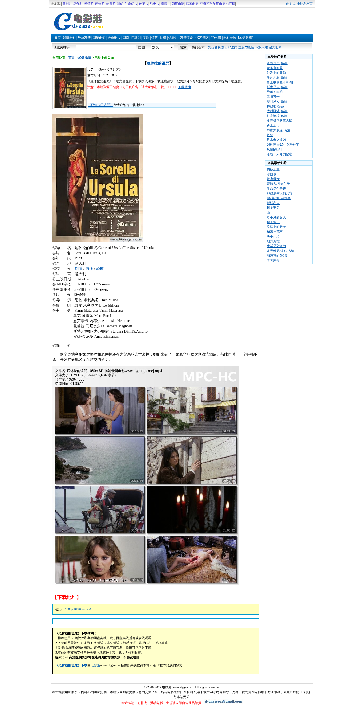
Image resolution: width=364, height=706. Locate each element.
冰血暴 (271, 174)
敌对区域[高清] (277, 111)
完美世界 (275, 47)
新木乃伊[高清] (277, 87)
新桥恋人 (273, 203)
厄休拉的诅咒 (158, 63)
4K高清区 (202, 38)
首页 (57, 38)
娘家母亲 (273, 179)
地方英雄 (273, 241)
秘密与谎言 (275, 232)
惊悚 (89, 269)
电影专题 (229, 38)
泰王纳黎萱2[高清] (280, 82)
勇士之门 (273, 125)
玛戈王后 (273, 208)
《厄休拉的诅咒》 (100, 105)
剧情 (78, 269)
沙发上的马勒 (276, 73)
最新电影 (69, 38)
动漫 (163, 38)
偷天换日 (273, 222)
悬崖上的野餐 (276, 227)
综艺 (154, 38)
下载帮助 (184, 87)
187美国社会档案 (279, 198)
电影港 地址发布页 (299, 4)
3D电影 (216, 38)
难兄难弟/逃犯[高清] (281, 251)
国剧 (126, 38)
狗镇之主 (273, 169)
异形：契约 (275, 92)
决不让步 (273, 236)
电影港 (95, 665)
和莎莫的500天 (277, 256)
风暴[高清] (274, 149)
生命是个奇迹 (276, 188)
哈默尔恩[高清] (277, 63)
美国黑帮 (273, 260)
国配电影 (99, 38)
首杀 (270, 135)
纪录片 (173, 38)
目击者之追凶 (276, 140)
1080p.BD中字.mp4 (78, 609)
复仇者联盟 (216, 47)
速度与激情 (246, 47)
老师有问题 (275, 68)
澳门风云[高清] (277, 101)
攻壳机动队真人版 (279, 121)
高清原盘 (186, 38)
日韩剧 (136, 38)
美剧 (146, 38)
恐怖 (100, 269)
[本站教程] (245, 38)
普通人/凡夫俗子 (278, 184)
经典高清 (84, 38)
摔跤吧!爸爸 (275, 106)
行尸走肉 (231, 47)
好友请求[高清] (277, 116)
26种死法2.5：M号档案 (283, 144)
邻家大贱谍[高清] (279, 130)
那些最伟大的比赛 (279, 193)
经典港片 (114, 38)
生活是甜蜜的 (276, 246)
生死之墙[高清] (277, 77)
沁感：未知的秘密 (279, 154)
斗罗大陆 (261, 47)
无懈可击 (273, 97)
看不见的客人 (276, 217)
